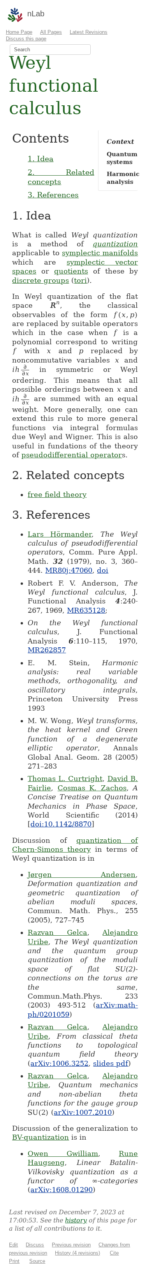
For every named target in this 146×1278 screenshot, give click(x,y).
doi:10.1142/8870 (60, 824)
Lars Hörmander (59, 534)
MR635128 (86, 610)
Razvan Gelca (57, 932)
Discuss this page (26, 39)
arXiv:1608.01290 (61, 1190)
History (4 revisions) (77, 1253)
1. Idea (40, 158)
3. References (53, 194)
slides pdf (110, 1063)
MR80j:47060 (68, 570)
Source (37, 1261)
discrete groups (40, 280)
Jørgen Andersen (81, 874)
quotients (71, 271)
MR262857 (47, 650)
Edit (13, 1245)
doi (102, 570)
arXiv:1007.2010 (83, 1112)
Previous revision (71, 1245)
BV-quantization (40, 1137)
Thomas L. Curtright (65, 778)
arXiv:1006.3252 (59, 1063)
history (76, 1220)
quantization (115, 244)
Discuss (35, 1245)
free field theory (57, 494)
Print (14, 1261)
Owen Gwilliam (63, 1153)
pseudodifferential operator (71, 455)
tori (80, 280)
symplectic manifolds (100, 253)
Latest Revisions (88, 32)
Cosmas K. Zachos (92, 788)
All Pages (51, 32)
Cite (114, 1253)
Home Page (19, 32)
